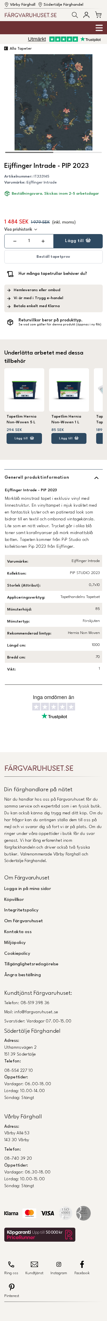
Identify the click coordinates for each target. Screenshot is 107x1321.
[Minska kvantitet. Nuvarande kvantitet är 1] (15, 241)
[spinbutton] (29, 241)
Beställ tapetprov (53, 257)
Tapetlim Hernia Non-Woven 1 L (66, 419)
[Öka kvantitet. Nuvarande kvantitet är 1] (43, 241)
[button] (75, 15)
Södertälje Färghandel (63, 5)
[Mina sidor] (86, 15)
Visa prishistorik (18, 229)
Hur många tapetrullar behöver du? (53, 274)
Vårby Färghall (22, 5)
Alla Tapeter (21, 49)
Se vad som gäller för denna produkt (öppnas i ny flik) (60, 324)
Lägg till (74, 241)
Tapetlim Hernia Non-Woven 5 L (21, 419)
